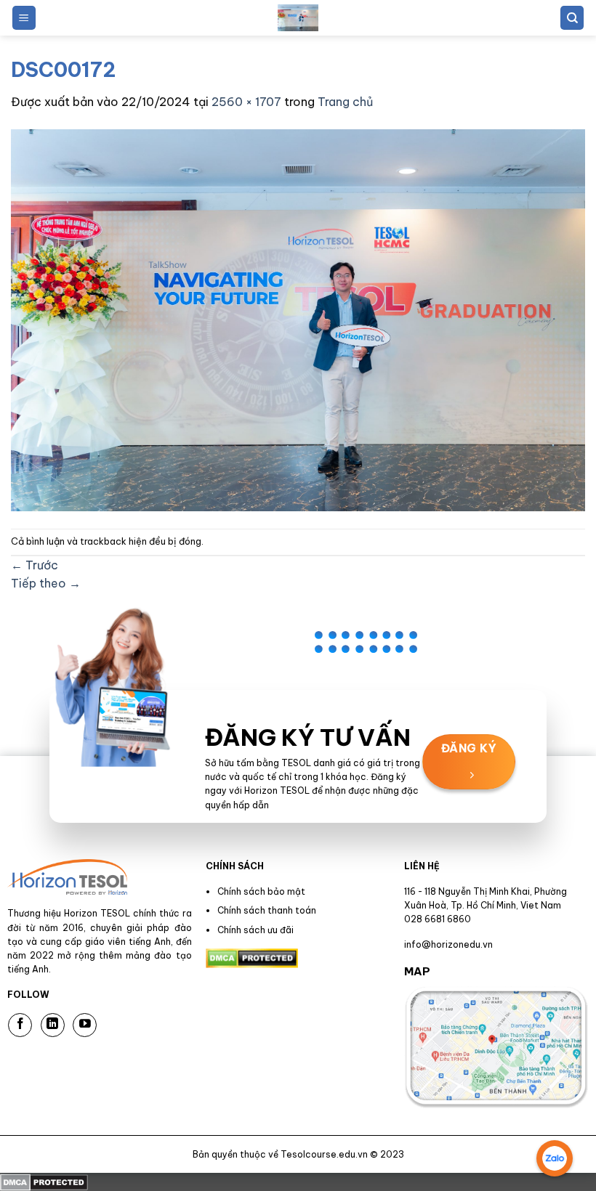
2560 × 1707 (246, 101)
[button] (24, 18)
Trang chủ (345, 101)
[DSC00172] (298, 319)
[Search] (572, 18)
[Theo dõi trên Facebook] (20, 1025)
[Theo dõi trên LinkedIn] (53, 1025)
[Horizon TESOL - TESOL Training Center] (298, 18)
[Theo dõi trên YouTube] (85, 1025)
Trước (34, 565)
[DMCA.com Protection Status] (44, 1181)
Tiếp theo (46, 583)
